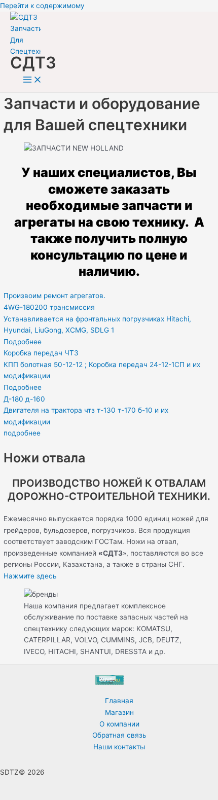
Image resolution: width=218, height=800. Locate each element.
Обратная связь (119, 735)
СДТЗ (33, 62)
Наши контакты (119, 747)
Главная (119, 701)
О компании (119, 724)
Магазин (119, 712)
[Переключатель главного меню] (32, 80)
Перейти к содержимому (42, 6)
